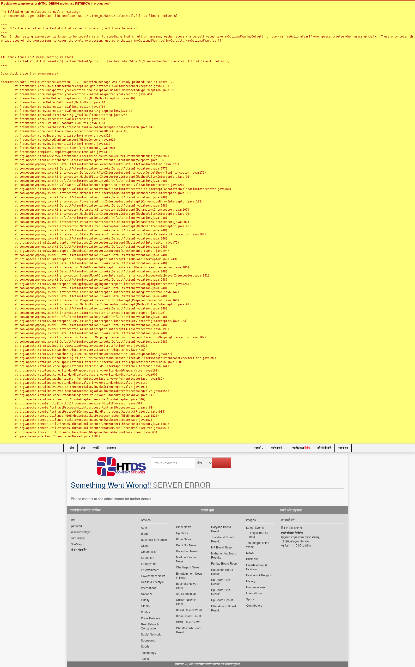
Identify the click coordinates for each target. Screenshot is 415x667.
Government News (153, 576)
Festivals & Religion (259, 575)
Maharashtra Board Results (223, 555)
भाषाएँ (258, 448)
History (250, 581)
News (250, 553)
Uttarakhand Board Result (223, 608)
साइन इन (343, 448)
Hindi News (183, 527)
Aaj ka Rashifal (186, 593)
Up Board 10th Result (220, 582)
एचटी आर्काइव (78, 538)
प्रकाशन (111, 448)
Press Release (150, 618)
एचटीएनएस (301, 448)
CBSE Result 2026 (188, 622)
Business (252, 559)
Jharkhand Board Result (222, 539)
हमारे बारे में (277, 448)
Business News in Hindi (187, 585)
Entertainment (150, 570)
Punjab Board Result (224, 563)
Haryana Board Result (221, 529)
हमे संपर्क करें (324, 448)
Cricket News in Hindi (186, 602)
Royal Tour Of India (258, 534)
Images (251, 520)
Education (147, 557)
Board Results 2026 (189, 610)
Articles (146, 520)
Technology (148, 652)
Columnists (148, 551)
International (149, 588)
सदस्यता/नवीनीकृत (81, 532)
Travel (145, 658)
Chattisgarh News (187, 567)
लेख (83, 448)
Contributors (254, 605)
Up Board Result (222, 600)
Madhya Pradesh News (187, 559)
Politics (145, 612)
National (146, 594)
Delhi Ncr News (186, 545)
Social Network (151, 634)
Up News (182, 533)
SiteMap (76, 544)
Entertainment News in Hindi (189, 575)
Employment (149, 563)
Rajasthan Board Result (222, 571)
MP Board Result (222, 547)
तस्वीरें (96, 448)
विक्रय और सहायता (291, 527)
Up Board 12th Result (220, 592)
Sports (145, 646)
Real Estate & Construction (150, 626)
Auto (144, 527)
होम (71, 448)
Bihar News (183, 539)
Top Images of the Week (257, 545)
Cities (144, 545)
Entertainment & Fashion (256, 567)
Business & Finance (154, 539)
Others (145, 606)
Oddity (145, 600)
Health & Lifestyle (152, 582)
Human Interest (256, 587)
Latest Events (255, 527)
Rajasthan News (187, 551)
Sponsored (148, 640)
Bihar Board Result (188, 616)
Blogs (144, 533)
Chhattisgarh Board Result (188, 630)
